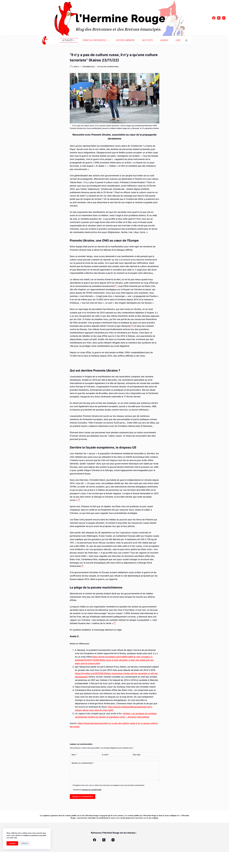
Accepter (12, 843)
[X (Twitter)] (218, 18)
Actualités (67, 40)
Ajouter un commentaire (83, 763)
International (113, 67)
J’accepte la (87, 790)
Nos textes (147, 40)
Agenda (164, 40)
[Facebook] (213, 18)
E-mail (105, 754)
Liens (178, 40)
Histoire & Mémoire (125, 40)
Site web (136, 754)
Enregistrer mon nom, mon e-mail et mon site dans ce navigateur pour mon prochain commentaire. (109, 785)
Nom (74, 754)
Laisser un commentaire (82, 796)
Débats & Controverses (94, 40)
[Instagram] (223, 18)
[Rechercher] (186, 40)
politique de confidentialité (91, 790)
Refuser (25, 843)
